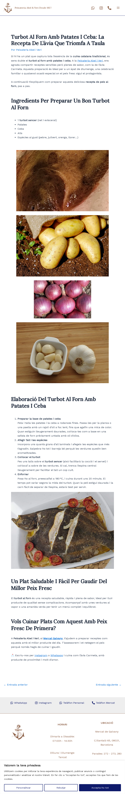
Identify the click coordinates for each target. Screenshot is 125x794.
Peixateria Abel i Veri (90, 60)
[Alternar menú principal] (118, 7)
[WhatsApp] (93, 8)
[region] (62, 777)
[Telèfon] (109, 8)
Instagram (41, 655)
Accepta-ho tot (100, 787)
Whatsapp (56, 655)
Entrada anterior (16, 684)
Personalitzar (23, 787)
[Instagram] (101, 8)
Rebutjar (61, 787)
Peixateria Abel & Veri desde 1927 (33, 7)
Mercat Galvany (53, 638)
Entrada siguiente (108, 684)
